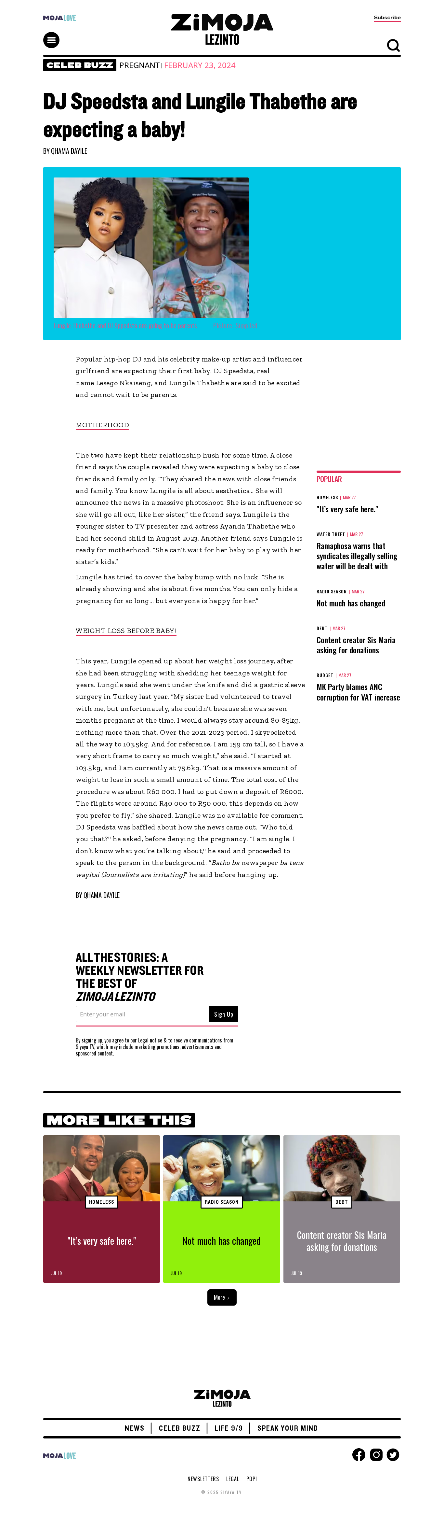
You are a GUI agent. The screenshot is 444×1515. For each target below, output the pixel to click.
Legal (143, 1040)
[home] (222, 29)
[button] (54, 34)
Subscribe (387, 18)
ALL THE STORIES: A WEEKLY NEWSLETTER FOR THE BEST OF (140, 977)
